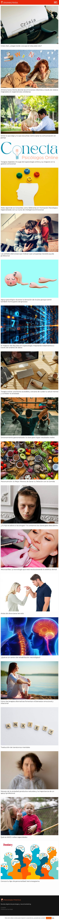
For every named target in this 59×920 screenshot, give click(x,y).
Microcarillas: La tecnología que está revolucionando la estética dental (29, 569)
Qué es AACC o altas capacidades (14, 837)
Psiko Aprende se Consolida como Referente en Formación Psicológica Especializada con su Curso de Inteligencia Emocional (29, 209)
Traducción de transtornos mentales (15, 747)
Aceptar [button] (49, 918)
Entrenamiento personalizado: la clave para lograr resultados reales (28, 437)
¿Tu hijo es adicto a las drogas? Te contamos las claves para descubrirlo (29, 525)
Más (53, 918)
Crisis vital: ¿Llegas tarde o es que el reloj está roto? (21, 46)
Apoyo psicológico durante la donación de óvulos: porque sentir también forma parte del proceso (26, 301)
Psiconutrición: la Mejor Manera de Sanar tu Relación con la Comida (28, 481)
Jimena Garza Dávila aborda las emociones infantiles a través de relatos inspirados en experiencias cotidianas (29, 91)
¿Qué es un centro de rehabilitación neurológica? (20, 657)
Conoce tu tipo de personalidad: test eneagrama (20, 881)
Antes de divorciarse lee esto (12, 613)
